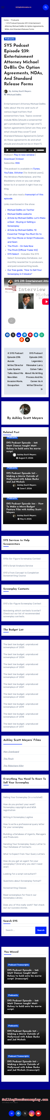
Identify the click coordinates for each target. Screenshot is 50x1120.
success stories (19, 908)
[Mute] (35, 150)
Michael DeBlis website (19, 214)
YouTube (8, 172)
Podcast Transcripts (18, 965)
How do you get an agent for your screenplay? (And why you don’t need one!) (22, 864)
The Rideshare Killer (13, 765)
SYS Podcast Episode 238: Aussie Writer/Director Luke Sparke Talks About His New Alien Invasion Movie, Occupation (15, 369)
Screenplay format (30, 881)
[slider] (41, 150)
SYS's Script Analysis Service (18, 566)
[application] (25, 150)
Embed (19, 159)
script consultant (26, 874)
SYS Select (13, 254)
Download (9, 159)
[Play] (7, 150)
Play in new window (24, 154)
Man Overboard (11, 751)
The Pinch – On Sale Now (20, 246)
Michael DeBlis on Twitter (20, 210)
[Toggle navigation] (2, 7)
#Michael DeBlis (14, 95)
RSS (17, 163)
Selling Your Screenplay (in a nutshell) (22, 797)
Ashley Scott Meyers (21, 91)
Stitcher (18, 172)
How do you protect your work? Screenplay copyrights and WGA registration (19, 807)
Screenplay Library (12, 898)
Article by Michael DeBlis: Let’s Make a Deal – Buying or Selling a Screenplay (26, 222)
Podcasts (9, 39)
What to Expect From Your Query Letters (24, 854)
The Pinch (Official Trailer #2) (22, 250)
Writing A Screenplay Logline (18, 817)
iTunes (36, 168)
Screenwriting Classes (14, 888)
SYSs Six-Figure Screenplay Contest (22, 558)
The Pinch (8, 758)
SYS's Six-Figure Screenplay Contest (22, 603)
